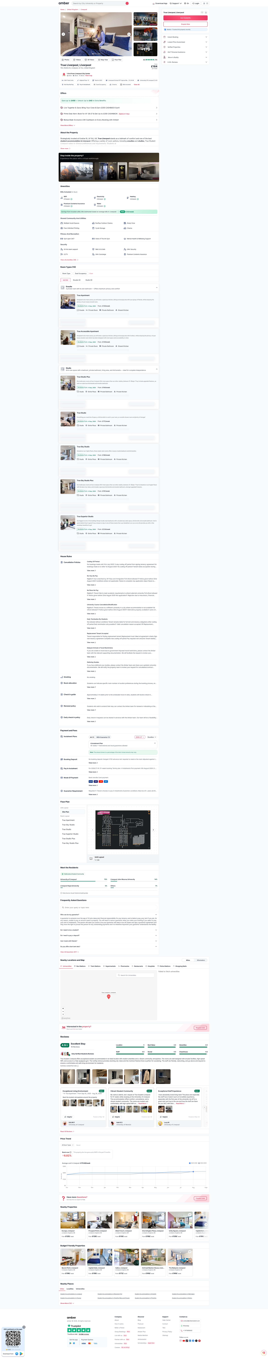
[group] (123, 829)
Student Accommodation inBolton (182, 1298)
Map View (104, 60)
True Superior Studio (70, 834)
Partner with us (120, 1339)
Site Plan (65, 812)
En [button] (188, 3)
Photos (66, 60)
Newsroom (141, 1328)
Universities (118, 1343)
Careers (117, 1347)
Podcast (140, 1324)
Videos (78, 60)
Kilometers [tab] (201, 960)
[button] (24, 1327)
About (117, 1320)
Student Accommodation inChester (70, 1298)
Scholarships (142, 1343)
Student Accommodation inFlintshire (145, 1298)
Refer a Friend (119, 1328)
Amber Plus (142, 1331)
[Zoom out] (63, 1011)
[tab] (66, 966)
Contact (165, 1324)
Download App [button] (161, 3)
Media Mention (143, 1335)
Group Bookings (120, 1331)
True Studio (66, 829)
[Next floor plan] (153, 830)
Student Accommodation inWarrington (183, 1294)
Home (62, 9)
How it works (119, 1324)
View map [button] (88, 75)
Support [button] (175, 3)
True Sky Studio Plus (70, 843)
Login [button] (197, 3)
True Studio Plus (68, 838)
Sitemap (165, 1335)
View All (137, 84)
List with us (118, 1335)
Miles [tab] (188, 960)
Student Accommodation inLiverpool (71, 1294)
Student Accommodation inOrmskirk (145, 1294)
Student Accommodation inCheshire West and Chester (114, 1298)
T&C (163, 1328)
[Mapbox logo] (65, 1018)
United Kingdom (72, 9)
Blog (139, 1320)
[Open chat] (264, 1354)
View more (92, 763)
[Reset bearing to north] (63, 1014)
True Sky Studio (68, 825)
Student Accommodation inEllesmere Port (110, 1294)
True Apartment (68, 820)
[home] (64, 3)
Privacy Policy (167, 1331)
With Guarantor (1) (103, 737)
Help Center (166, 1320)
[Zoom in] (63, 1008)
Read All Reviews (66, 1131)
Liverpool (84, 9)
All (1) (92, 737)
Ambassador (142, 1339)
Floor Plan (118, 60)
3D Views (91, 60)
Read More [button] (142, 1103)
